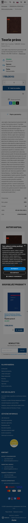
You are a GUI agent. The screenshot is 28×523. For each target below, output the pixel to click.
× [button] (24, 245)
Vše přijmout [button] (14, 268)
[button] (14, 276)
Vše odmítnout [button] (14, 272)
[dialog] (14, 261)
